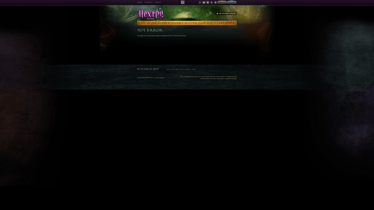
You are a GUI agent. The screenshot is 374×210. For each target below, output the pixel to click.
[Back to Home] (182, 2)
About (158, 2)
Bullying (175, 69)
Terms (169, 69)
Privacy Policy (185, 69)
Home (139, 2)
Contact (149, 2)
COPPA (194, 69)
